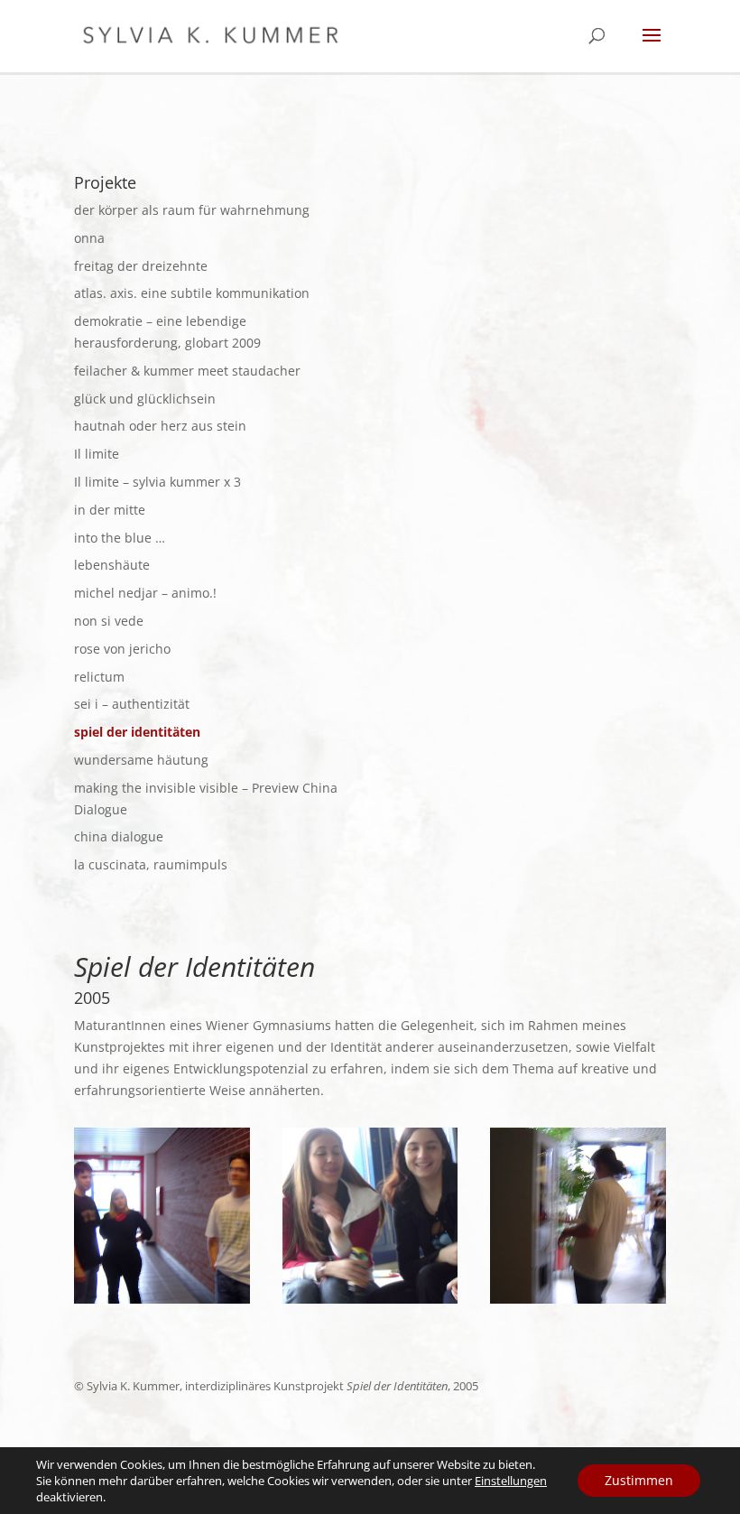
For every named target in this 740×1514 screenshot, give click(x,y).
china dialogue (118, 836)
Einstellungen (511, 1480)
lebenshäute (112, 564)
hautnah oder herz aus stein (160, 425)
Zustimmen (639, 1480)
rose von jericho (122, 648)
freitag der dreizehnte (141, 265)
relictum (99, 676)
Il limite (96, 453)
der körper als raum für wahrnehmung (192, 209)
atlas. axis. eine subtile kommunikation (192, 293)
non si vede (108, 620)
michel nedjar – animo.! (145, 592)
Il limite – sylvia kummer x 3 (157, 481)
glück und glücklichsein (145, 398)
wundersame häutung (141, 759)
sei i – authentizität (132, 703)
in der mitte (109, 509)
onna (89, 237)
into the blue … (119, 537)
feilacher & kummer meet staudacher (187, 370)
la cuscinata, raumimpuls (150, 864)
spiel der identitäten (137, 731)
